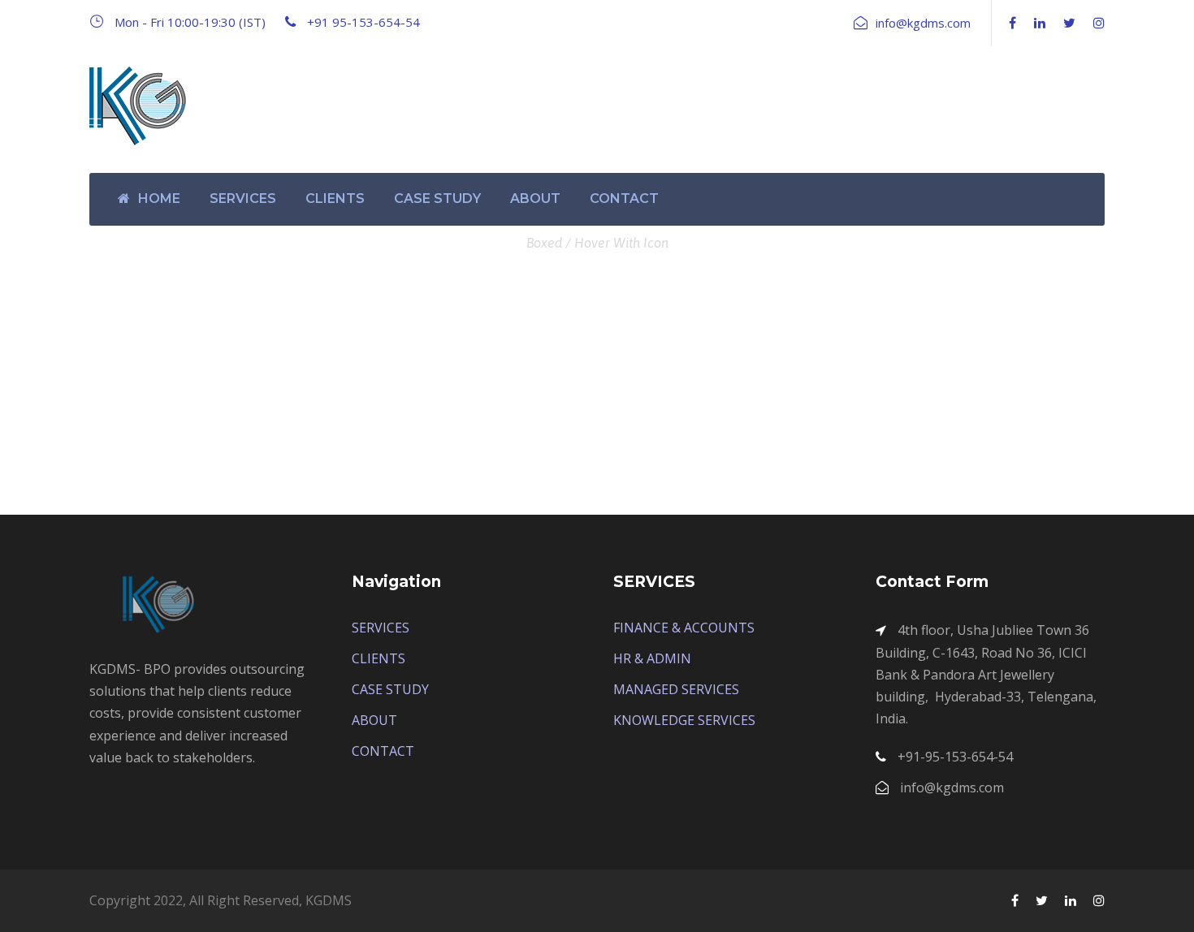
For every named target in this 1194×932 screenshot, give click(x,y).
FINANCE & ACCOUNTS (684, 627)
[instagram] (1099, 23)
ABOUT (535, 198)
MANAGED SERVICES (676, 689)
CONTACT (624, 198)
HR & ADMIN (652, 658)
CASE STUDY (437, 198)
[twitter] (1069, 23)
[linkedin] (1039, 23)
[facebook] (1012, 23)
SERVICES (243, 198)
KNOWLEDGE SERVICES (684, 720)
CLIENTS (335, 198)
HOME (159, 198)
